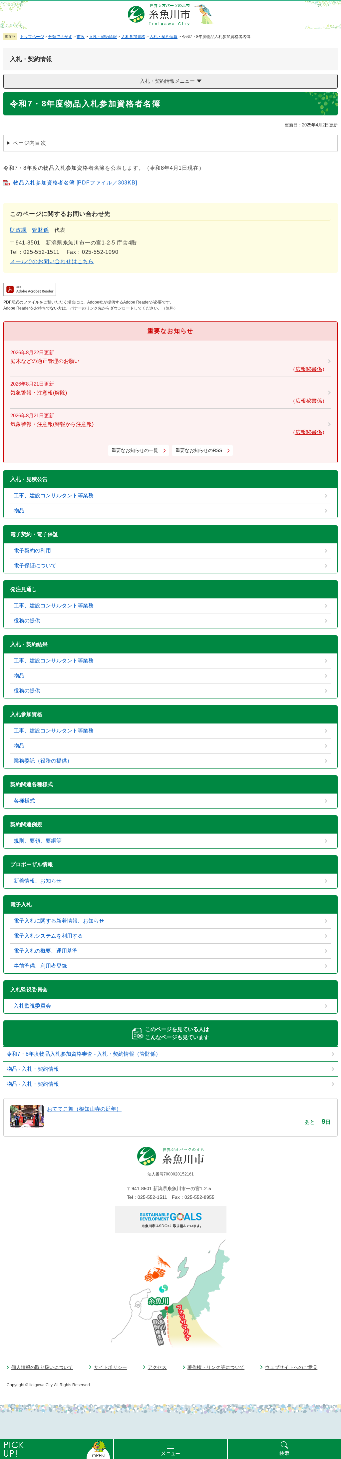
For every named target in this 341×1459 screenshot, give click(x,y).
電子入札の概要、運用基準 (46, 951)
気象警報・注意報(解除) (38, 393)
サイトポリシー (110, 1367)
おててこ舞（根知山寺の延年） (84, 1109)
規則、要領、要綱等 (38, 841)
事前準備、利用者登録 (40, 966)
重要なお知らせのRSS (198, 450)
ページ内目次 (29, 143)
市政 (81, 36)
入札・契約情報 (103, 36)
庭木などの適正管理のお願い (45, 361)
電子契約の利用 (32, 550)
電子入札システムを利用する (48, 936)
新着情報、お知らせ (38, 881)
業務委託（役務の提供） (43, 761)
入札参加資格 (133, 36)
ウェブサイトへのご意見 (291, 1367)
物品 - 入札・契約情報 (33, 1069)
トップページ (32, 36)
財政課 (18, 230)
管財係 (40, 230)
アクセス (157, 1367)
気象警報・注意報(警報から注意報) (52, 424)
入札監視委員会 (29, 989)
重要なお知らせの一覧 (135, 450)
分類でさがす (60, 36)
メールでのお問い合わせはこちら (52, 261)
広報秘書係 (308, 369)
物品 (19, 510)
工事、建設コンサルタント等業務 (54, 495)
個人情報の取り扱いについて (42, 1367)
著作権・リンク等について (215, 1367)
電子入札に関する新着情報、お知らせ (59, 921)
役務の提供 (27, 620)
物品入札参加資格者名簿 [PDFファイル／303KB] (75, 182)
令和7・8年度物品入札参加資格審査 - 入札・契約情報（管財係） (84, 1054)
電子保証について (35, 565)
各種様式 (24, 801)
